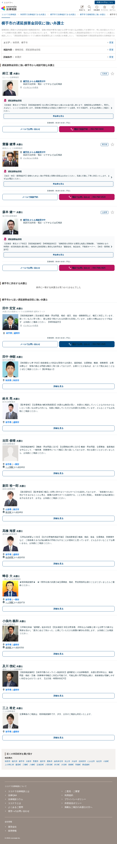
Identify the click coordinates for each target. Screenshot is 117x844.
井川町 (57, 765)
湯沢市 (42, 761)
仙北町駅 (9, 557)
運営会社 (12, 827)
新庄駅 (8, 512)
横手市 (26, 81)
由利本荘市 (58, 761)
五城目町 (40, 765)
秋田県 (8, 380)
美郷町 (71, 765)
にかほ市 (91, 761)
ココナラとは (14, 803)
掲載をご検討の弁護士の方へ (78, 807)
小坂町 (106, 761)
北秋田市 (82, 761)
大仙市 (74, 761)
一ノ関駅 (9, 467)
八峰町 (32, 765)
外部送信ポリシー (73, 803)
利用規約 (69, 795)
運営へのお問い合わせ (18, 811)
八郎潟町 (49, 765)
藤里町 (18, 765)
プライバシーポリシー (75, 799)
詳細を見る (59, 386)
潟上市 (67, 761)
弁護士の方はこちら (105, 2)
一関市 (16, 464)
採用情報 (12, 831)
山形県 (8, 509)
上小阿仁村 (9, 765)
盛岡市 (17, 333)
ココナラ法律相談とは (18, 791)
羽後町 (78, 765)
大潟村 (64, 765)
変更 (111, 42)
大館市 (28, 761)
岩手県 (9, 333)
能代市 (14, 761)
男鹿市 (35, 761)
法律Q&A (12, 795)
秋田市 (16, 380)
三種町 (25, 765)
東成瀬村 (86, 765)
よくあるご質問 (15, 807)
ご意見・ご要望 (72, 791)
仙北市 (99, 761)
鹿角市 (49, 761)
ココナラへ (8, 3)
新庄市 (16, 509)
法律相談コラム (15, 799)
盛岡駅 (8, 647)
